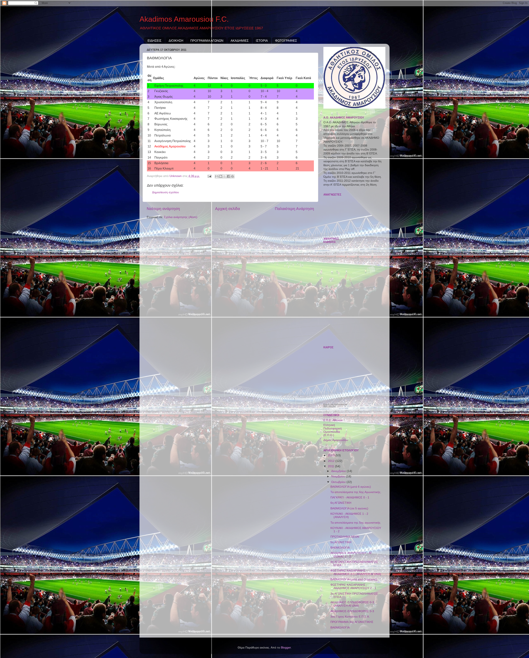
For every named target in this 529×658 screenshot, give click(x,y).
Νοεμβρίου (338, 476)
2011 (331, 466)
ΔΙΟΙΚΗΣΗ (176, 40)
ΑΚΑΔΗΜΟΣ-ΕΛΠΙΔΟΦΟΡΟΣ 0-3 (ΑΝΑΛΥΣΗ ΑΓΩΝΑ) (352, 604)
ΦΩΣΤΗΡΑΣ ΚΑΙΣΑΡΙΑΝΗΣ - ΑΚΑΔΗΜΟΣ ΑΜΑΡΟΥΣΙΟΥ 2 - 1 (353, 586)
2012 (331, 460)
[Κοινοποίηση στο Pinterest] (232, 176)
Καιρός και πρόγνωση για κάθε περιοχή (335, 405)
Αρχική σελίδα (227, 208)
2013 (331, 455)
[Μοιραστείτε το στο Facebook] (228, 176)
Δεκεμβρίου (339, 471)
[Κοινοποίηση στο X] (225, 176)
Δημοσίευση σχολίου (165, 192)
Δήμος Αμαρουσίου (335, 440)
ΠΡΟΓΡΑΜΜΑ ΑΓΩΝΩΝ (206, 40)
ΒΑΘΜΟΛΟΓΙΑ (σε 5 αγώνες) (349, 508)
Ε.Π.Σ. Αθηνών (333, 420)
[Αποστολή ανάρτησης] (209, 176)
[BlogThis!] (221, 176)
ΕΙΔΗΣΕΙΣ (154, 40)
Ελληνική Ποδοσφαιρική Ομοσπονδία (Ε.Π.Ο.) (332, 430)
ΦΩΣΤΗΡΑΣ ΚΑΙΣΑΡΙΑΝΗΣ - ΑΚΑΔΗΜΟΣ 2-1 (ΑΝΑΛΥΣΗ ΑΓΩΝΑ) (355, 572)
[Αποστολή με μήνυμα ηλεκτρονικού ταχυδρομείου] (217, 176)
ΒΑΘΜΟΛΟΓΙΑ (340, 547)
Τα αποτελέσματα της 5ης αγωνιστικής (355, 522)
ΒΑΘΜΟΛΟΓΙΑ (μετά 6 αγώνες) (350, 486)
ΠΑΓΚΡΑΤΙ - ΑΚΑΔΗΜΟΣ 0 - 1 (349, 497)
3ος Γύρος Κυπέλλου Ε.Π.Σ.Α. (350, 616)
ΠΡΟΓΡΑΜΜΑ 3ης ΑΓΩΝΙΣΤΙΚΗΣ (351, 622)
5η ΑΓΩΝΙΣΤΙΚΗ (340, 542)
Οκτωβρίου (339, 482)
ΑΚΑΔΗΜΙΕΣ (240, 40)
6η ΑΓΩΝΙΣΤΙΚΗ (340, 502)
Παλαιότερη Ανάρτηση (294, 208)
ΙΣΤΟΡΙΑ (262, 40)
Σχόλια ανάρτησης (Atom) (180, 217)
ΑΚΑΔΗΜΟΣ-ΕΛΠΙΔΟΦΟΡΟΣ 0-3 (352, 611)
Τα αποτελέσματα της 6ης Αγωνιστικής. (355, 492)
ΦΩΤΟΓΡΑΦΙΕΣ (286, 40)
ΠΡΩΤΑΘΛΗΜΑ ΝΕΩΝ (344, 536)
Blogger (286, 647)
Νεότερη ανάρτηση (163, 208)
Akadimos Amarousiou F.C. (184, 19)
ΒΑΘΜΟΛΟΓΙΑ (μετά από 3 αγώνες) (353, 579)
